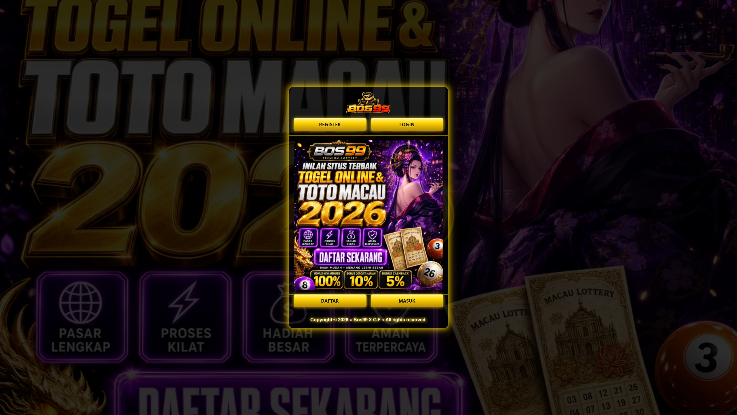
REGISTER (330, 124)
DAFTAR (330, 301)
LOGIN (407, 124)
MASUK (407, 301)
